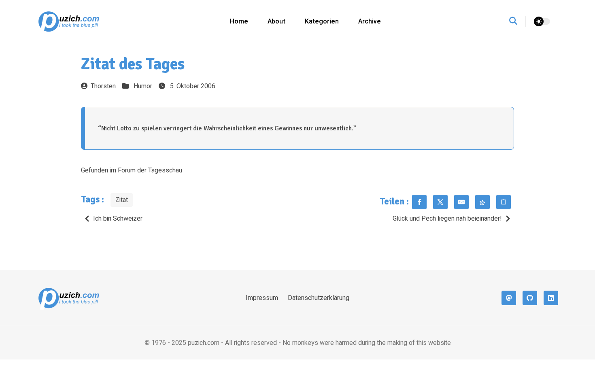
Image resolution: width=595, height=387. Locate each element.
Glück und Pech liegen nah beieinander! (447, 218)
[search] (517, 21)
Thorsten (103, 86)
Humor (143, 86)
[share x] (440, 202)
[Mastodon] (509, 298)
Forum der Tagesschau (150, 170)
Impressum (262, 298)
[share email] (461, 202)
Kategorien (322, 21)
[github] (530, 298)
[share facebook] (419, 202)
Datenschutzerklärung (318, 298)
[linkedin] (551, 298)
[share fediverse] (482, 202)
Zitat (121, 200)
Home (239, 21)
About (276, 21)
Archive (369, 21)
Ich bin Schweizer (117, 218)
